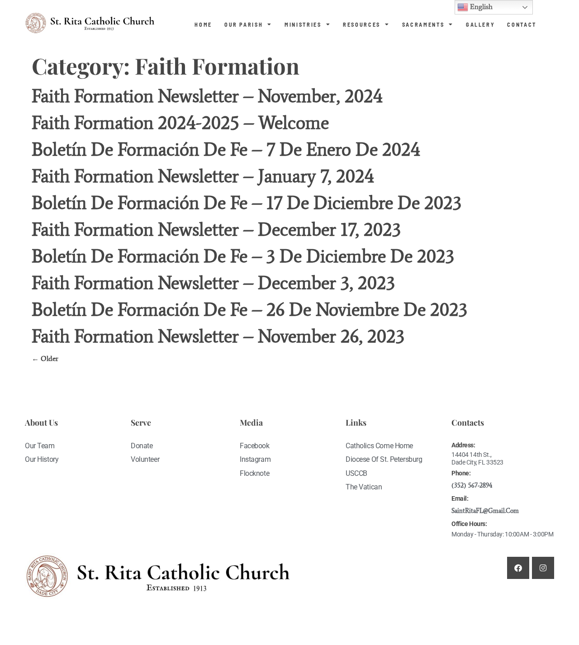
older (45, 358)
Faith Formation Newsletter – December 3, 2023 (213, 283)
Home (203, 24)
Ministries (303, 24)
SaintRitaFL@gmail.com (485, 511)
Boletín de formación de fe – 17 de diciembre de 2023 (246, 203)
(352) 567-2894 (471, 485)
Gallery (480, 24)
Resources (361, 24)
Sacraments (423, 24)
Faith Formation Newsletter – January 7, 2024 (203, 176)
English (480, 6)
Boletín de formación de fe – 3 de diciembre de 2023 (243, 256)
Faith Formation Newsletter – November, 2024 (207, 96)
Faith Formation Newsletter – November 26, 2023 (218, 336)
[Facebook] (518, 568)
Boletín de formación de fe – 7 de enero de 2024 (226, 149)
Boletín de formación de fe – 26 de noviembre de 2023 (252, 310)
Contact (521, 24)
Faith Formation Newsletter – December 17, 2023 (216, 229)
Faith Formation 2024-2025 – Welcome (180, 123)
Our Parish (243, 24)
